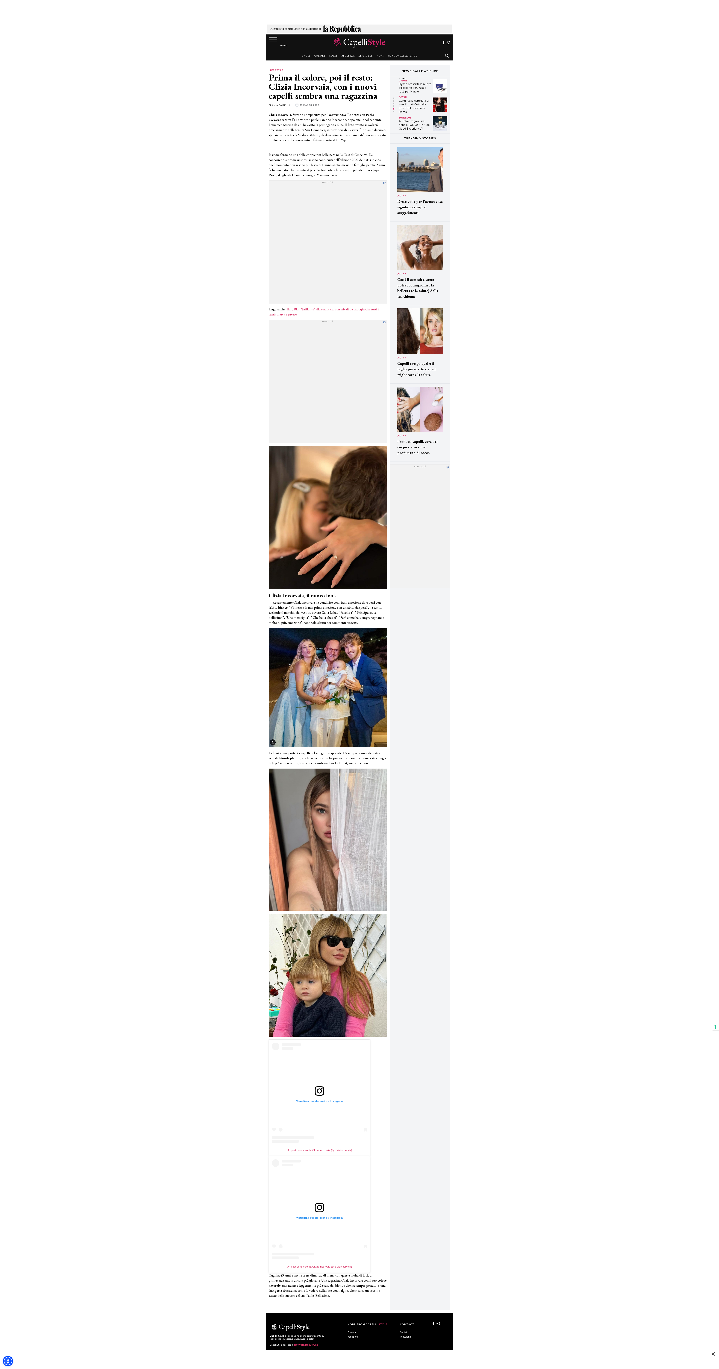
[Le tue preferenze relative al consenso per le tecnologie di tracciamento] (715, 1026)
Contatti (352, 1332)
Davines (404, 115)
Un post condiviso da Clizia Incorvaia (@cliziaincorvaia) (319, 1150)
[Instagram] (448, 42)
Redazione (353, 1336)
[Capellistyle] (359, 42)
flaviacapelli (279, 105)
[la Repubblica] (342, 29)
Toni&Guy (405, 80)
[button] (393, 98)
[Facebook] (443, 42)
